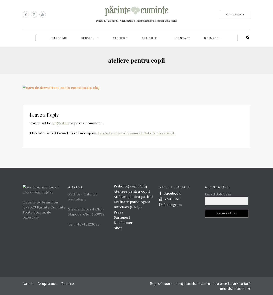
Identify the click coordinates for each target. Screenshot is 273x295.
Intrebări (59, 37)
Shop (118, 228)
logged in (60, 123)
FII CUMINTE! (235, 14)
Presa (118, 212)
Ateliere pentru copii (132, 191)
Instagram (172, 204)
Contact (182, 37)
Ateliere (120, 37)
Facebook (171, 193)
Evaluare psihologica (132, 201)
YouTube (171, 199)
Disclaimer (123, 222)
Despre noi (47, 283)
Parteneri (122, 217)
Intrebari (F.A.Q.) (127, 207)
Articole (149, 37)
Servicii (88, 37)
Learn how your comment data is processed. (136, 133)
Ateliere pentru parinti (133, 196)
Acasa (28, 283)
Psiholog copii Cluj (130, 186)
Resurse (211, 37)
